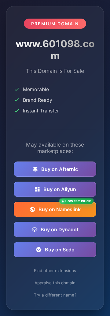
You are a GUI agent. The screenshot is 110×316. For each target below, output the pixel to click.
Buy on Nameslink (64, 207)
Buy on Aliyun (59, 189)
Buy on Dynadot (60, 229)
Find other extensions (55, 270)
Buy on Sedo (60, 250)
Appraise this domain (55, 282)
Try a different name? (55, 295)
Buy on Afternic (59, 169)
